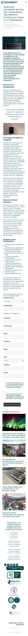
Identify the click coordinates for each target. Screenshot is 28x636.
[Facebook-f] (5, 565)
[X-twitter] (8, 565)
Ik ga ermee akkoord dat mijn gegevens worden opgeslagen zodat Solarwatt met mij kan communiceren (15, 396)
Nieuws (11, 22)
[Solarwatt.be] (9, 2)
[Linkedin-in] (17, 565)
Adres (6, 333)
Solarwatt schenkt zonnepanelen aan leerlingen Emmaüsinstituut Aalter (13, 514)
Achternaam (8, 326)
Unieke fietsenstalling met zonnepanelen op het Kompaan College (12, 489)
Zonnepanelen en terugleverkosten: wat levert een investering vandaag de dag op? (13, 462)
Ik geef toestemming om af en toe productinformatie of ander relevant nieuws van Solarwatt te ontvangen (15, 385)
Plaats (6, 349)
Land (6, 357)
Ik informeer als (9, 298)
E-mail (6, 372)
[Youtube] (11, 565)
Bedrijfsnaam (8, 305)
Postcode (7, 341)
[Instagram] (14, 565)
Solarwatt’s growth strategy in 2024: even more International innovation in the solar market (13, 435)
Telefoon (7, 365)
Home (5, 22)
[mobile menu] (26, 2)
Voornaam (7, 318)
